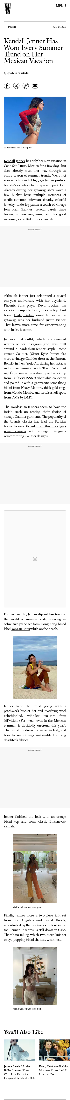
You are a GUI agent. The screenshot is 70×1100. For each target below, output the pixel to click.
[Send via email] (35, 86)
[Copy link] (26, 86)
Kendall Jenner (14, 161)
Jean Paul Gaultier (18, 209)
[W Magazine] (8, 8)
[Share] (7, 86)
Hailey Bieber (24, 315)
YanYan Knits (20, 629)
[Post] (16, 86)
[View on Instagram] (35, 559)
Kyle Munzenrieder (18, 73)
